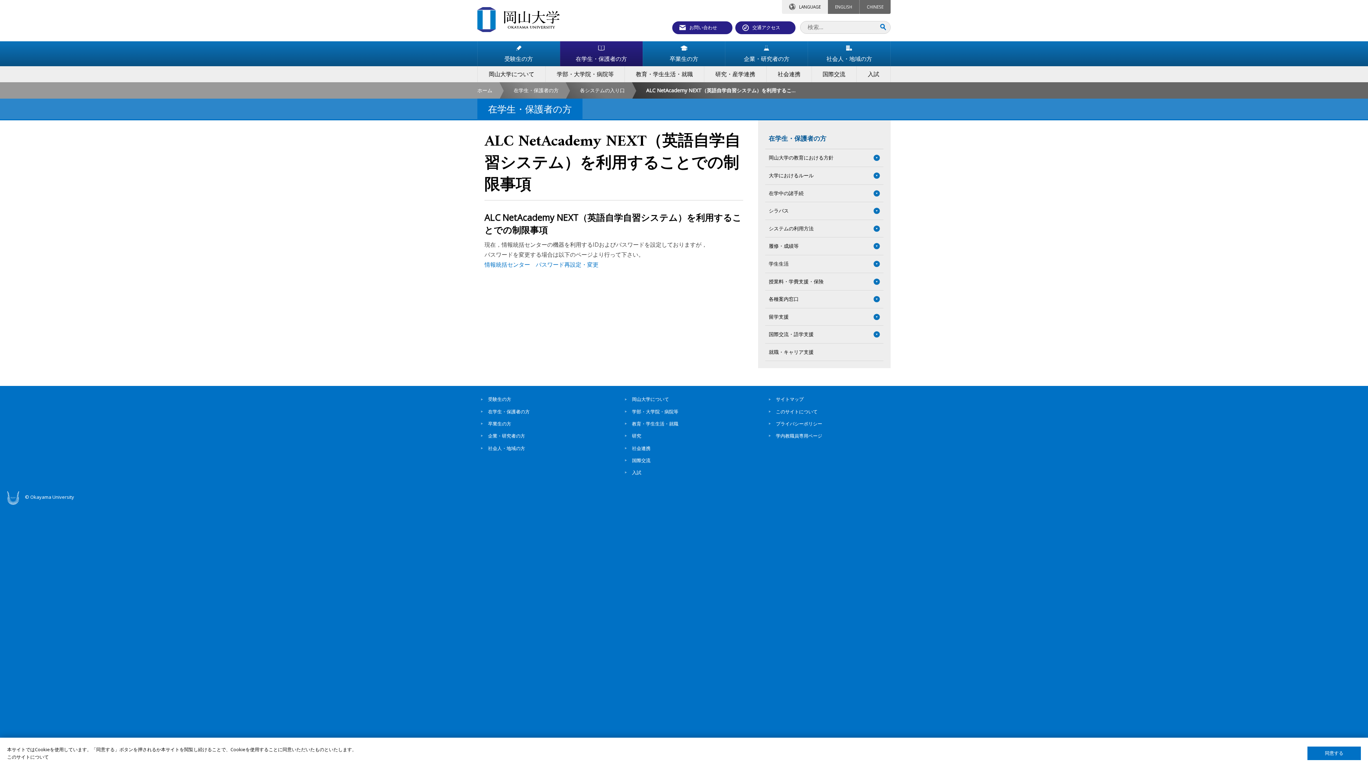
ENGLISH (843, 7)
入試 (636, 472)
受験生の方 (499, 399)
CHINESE (875, 7)
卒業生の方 (499, 423)
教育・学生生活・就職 (655, 423)
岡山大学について (650, 399)
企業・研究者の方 (506, 436)
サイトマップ (790, 399)
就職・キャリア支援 (791, 352)
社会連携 (641, 448)
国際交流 (641, 460)
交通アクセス (766, 27)
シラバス (779, 210)
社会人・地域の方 (506, 448)
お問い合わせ (703, 27)
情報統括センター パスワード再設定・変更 (541, 264)
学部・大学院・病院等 (655, 411)
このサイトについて (797, 411)
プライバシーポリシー (799, 423)
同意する (1334, 753)
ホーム (484, 90)
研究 (636, 436)
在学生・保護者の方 (536, 90)
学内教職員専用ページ (799, 436)
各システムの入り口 (602, 90)
